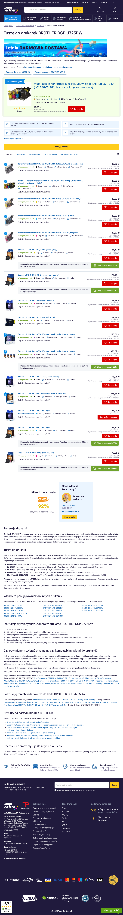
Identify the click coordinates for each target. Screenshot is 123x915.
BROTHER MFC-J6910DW (92, 611)
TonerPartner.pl (69, 804)
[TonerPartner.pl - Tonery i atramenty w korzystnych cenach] (11, 9)
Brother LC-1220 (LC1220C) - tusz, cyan (34, 410)
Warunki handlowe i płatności (44, 808)
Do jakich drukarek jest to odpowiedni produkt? (49, 102)
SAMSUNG (66, 828)
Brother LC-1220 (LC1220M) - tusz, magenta (36, 300)
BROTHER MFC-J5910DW (53, 616)
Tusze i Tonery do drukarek (25, 26)
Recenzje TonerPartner (42, 848)
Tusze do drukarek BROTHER (18, 72)
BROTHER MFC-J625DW (52, 605)
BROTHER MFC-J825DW (52, 608)
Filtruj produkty (61, 147)
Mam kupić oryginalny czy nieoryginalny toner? (87, 124)
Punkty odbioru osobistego (43, 828)
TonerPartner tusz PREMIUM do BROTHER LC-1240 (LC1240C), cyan (46, 216)
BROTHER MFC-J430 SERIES (15, 613)
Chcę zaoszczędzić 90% (107, 291)
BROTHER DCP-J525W (13, 605)
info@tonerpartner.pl (70, 511)
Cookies (36, 815)
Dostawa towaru (73, 2)
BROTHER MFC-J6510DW (92, 605)
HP (63, 821)
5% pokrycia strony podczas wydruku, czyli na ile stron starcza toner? (93, 133)
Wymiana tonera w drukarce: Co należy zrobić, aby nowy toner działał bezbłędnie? (40, 735)
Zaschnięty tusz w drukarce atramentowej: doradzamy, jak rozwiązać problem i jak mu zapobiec (45, 725)
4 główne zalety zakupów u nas (45, 838)
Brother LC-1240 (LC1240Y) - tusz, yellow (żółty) (37, 250)
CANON (65, 825)
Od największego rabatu (69, 154)
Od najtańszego (34, 154)
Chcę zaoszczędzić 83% (107, 468)
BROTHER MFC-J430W (13, 616)
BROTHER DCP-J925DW (13, 611)
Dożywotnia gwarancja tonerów (45, 841)
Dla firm (94, 2)
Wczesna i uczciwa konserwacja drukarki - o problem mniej (31, 733)
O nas (64, 808)
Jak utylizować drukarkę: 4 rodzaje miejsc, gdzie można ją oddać (33, 738)
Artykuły (85, 2)
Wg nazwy (21, 154)
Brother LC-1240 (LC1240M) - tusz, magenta (36, 453)
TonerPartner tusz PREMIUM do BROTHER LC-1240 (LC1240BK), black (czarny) (50, 164)
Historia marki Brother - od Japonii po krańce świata (28, 722)
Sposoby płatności (40, 831)
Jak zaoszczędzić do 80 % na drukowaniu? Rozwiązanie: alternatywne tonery (32, 133)
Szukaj (78, 10)
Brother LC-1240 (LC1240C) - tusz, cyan (34, 427)
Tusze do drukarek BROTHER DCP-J (50, 72)
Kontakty (104, 2)
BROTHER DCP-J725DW (13, 608)
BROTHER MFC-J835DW (52, 611)
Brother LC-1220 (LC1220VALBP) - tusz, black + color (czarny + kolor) (46, 334)
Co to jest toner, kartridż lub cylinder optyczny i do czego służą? (32, 124)
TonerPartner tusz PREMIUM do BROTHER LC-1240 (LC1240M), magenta (48, 233)
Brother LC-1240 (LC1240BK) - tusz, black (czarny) (38, 275)
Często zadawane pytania (43, 845)
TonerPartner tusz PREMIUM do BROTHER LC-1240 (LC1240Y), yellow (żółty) (49, 199)
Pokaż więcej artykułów (13, 139)
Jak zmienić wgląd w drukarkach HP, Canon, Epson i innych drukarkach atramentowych (42, 727)
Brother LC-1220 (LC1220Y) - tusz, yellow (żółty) (37, 317)
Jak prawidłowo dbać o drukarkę (20, 730)
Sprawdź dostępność (108, 417)
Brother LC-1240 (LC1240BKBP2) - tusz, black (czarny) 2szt (42, 393)
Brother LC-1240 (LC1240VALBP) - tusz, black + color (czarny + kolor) (46, 351)
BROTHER (40, 26)
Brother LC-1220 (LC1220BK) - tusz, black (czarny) (38, 376)
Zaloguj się (100, 11)
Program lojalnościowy (41, 834)
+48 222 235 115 (68, 506)
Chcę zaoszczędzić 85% (107, 265)
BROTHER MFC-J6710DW (92, 608)
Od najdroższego (50, 154)
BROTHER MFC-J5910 (52, 613)
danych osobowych (90, 790)
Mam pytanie (69, 517)
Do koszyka (78, 109)
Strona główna (8, 26)
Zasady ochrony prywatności (44, 811)
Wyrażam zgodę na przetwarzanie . (77, 790)
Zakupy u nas (39, 804)
